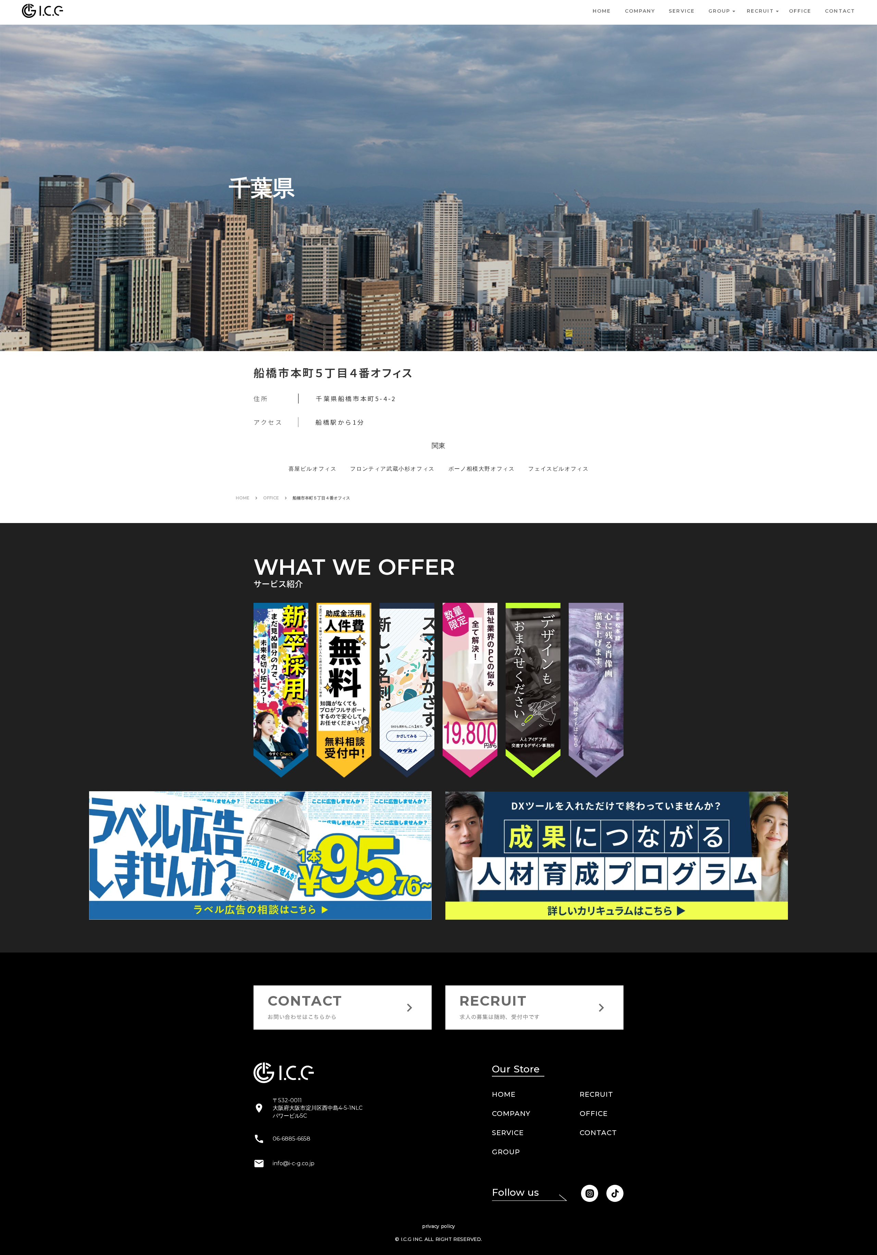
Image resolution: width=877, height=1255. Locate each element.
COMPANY (640, 11)
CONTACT (598, 1183)
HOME (602, 11)
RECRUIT (596, 1145)
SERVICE (682, 11)
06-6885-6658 (291, 1189)
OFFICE (271, 548)
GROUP (506, 1202)
